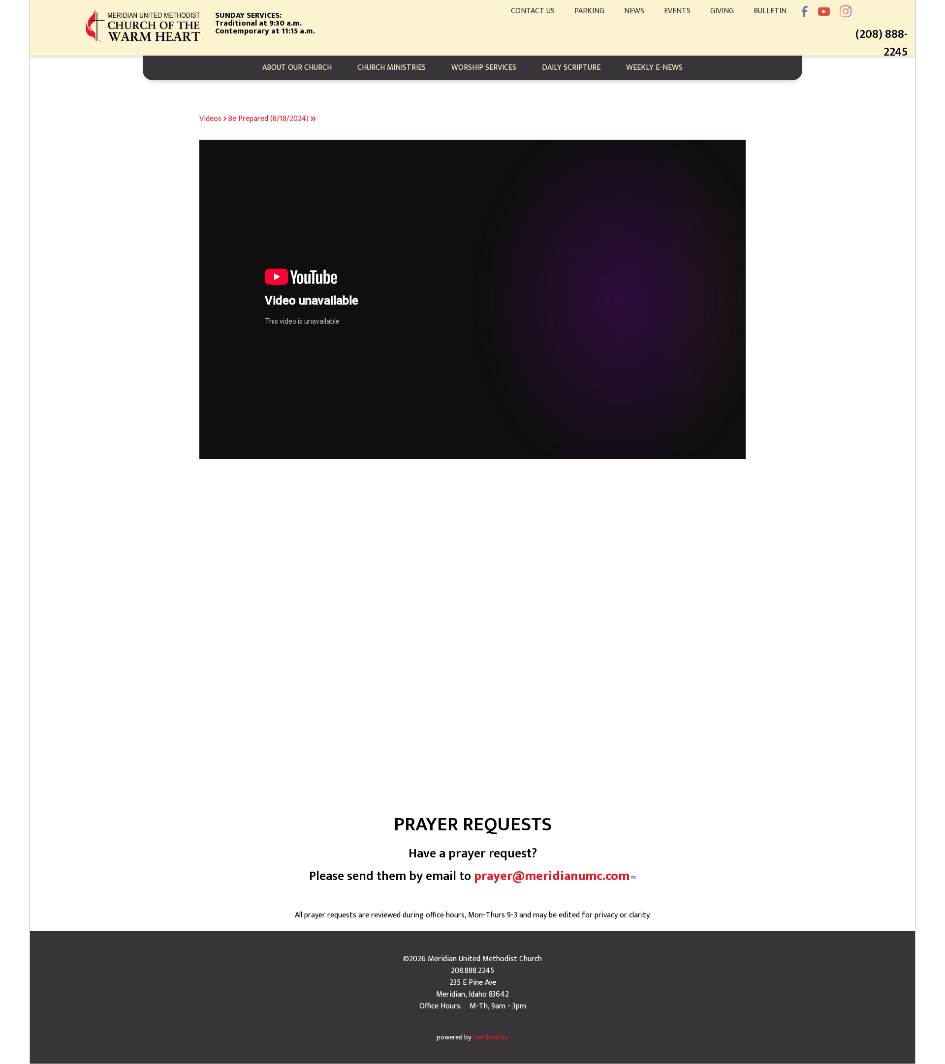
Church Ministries (391, 67)
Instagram (845, 11)
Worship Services (483, 67)
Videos (210, 118)
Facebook (805, 11)
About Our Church (297, 67)
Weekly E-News (654, 67)
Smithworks (490, 1037)
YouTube (824, 11)
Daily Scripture (571, 67)
